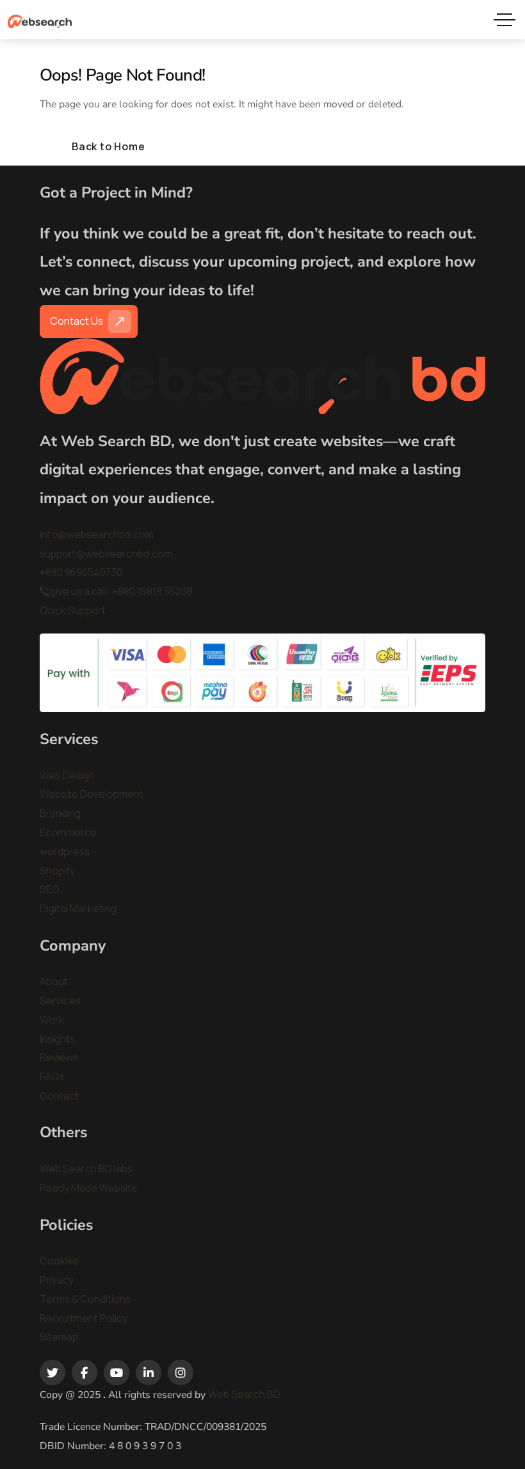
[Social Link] (52, 1372)
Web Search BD (244, 1394)
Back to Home (108, 146)
